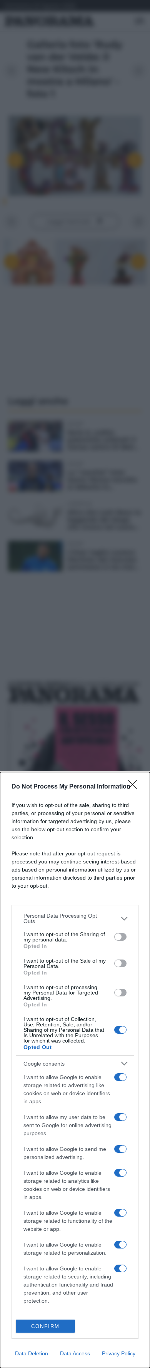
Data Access (75, 1353)
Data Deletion (31, 1353)
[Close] (135, 787)
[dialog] (75, 1070)
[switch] (120, 937)
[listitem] (75, 918)
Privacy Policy (118, 1353)
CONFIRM (45, 1326)
